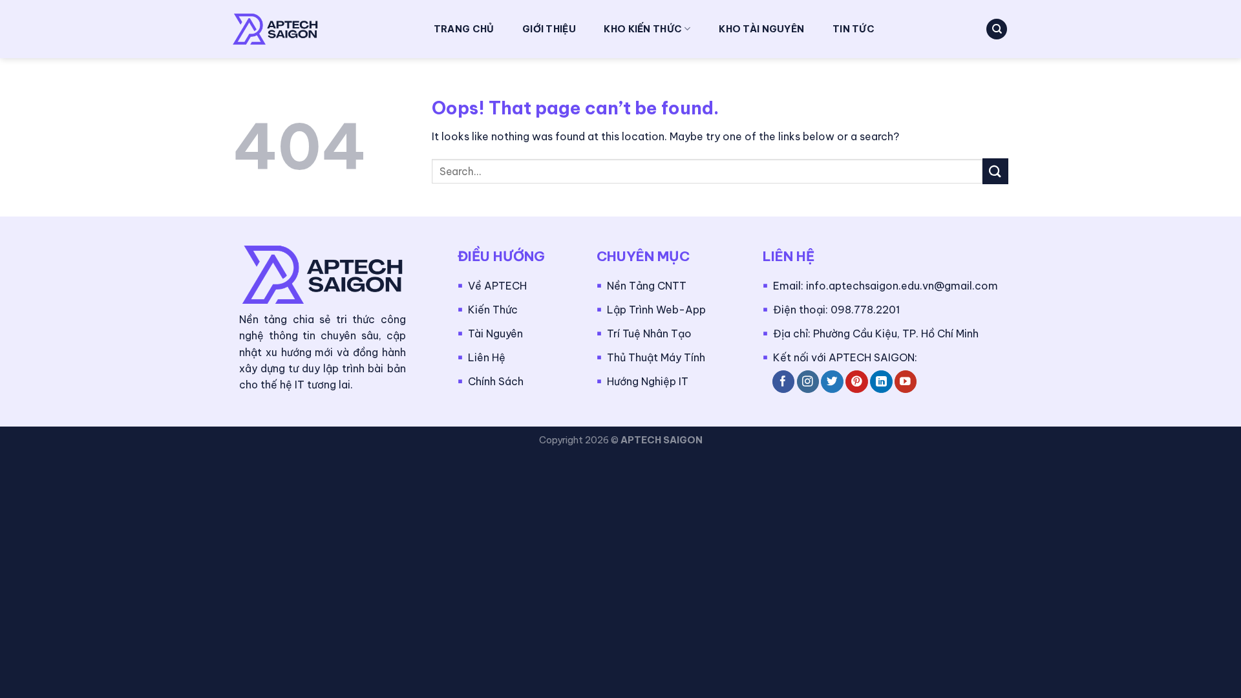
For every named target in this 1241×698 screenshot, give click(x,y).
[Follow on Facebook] (783, 381)
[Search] (996, 29)
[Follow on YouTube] (906, 381)
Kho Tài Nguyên (761, 29)
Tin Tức (854, 29)
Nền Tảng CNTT (646, 285)
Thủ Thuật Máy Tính (656, 357)
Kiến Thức (493, 309)
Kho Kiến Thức (643, 29)
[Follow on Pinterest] (856, 381)
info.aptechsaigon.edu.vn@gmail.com (902, 285)
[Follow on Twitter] (832, 381)
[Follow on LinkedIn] (881, 381)
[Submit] (995, 171)
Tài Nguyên (495, 333)
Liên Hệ (486, 357)
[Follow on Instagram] (808, 381)
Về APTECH (497, 285)
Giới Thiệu (549, 29)
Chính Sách (496, 381)
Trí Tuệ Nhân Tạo (649, 333)
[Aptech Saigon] (320, 29)
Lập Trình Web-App (656, 309)
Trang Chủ (464, 29)
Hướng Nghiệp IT (647, 381)
